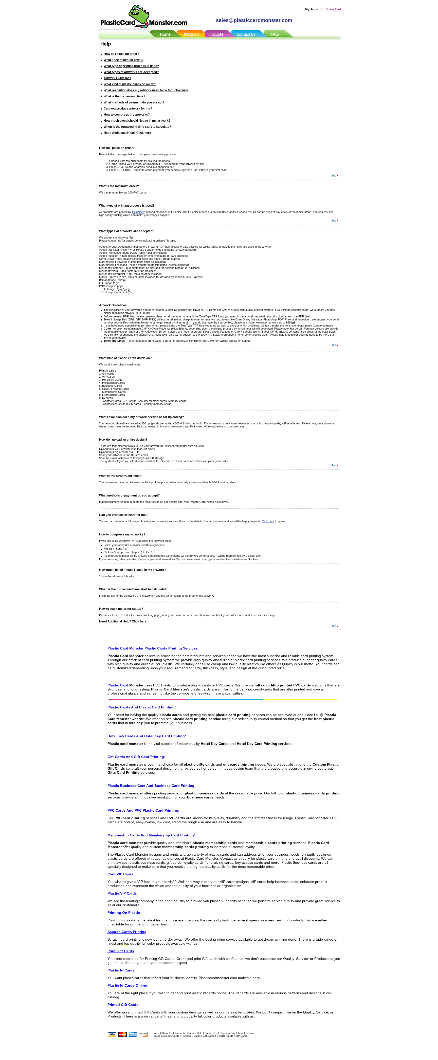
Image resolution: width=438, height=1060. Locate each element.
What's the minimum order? (123, 60)
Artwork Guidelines (117, 78)
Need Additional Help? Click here (127, 133)
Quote (191, 1033)
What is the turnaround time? (124, 96)
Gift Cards (208, 1035)
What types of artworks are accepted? (131, 72)
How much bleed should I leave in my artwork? (137, 120)
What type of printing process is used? (131, 66)
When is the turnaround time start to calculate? (137, 126)
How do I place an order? (121, 54)
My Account (314, 9)
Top (334, 175)
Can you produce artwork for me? (128, 108)
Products (180, 1033)
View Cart (333, 9)
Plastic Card (117, 648)
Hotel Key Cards (190, 1035)
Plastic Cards (118, 707)
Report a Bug (227, 1033)
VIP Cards (241, 1035)
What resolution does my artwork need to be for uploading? (146, 90)
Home (156, 1033)
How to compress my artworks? (127, 114)
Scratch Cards (225, 1035)
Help (199, 1033)
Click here (268, 521)
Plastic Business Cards (166, 1035)
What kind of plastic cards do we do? (130, 84)
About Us (166, 1033)
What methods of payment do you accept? (134, 102)
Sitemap (250, 1033)
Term (240, 1033)
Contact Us (211, 1033)
